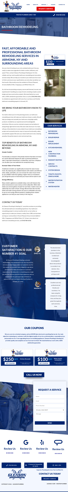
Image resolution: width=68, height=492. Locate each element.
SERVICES (43, 4)
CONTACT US (62, 4)
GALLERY (53, 4)
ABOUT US (35, 4)
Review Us (10, 448)
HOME (28, 4)
